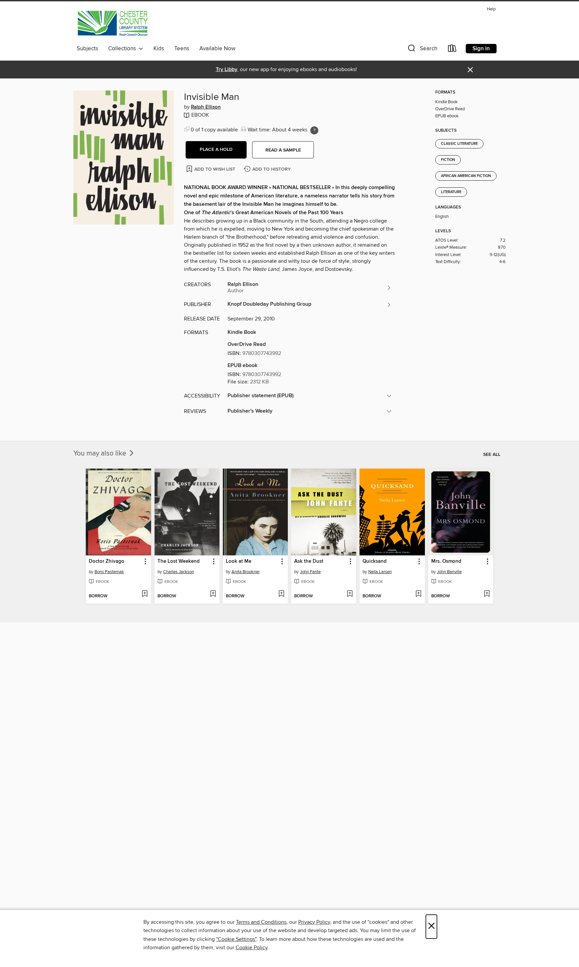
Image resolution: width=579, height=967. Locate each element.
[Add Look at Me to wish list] (281, 594)
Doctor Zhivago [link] (106, 561)
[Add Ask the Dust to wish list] (349, 594)
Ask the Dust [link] (308, 561)
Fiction (448, 160)
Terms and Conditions (261, 922)
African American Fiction (466, 176)
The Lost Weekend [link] (178, 561)
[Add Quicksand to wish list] (418, 594)
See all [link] (491, 454)
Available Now (217, 48)
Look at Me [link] (238, 561)
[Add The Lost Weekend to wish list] (213, 594)
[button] (421, 49)
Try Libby (226, 69)
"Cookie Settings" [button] (236, 939)
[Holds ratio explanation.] (314, 130)
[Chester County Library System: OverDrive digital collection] (112, 23)
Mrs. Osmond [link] (446, 561)
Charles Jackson (178, 572)
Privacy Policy (314, 922)
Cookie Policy (251, 947)
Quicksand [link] (375, 561)
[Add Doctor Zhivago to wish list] (144, 594)
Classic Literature (459, 143)
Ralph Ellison (206, 107)
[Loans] (452, 49)
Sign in (481, 48)
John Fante (310, 572)
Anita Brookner (246, 572)
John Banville (449, 572)
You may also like (100, 453)
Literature (451, 192)
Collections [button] (123, 48)
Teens (181, 48)
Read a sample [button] (283, 150)
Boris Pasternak (109, 572)
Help (491, 9)
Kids (158, 48)
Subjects (87, 48)
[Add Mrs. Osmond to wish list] (486, 594)
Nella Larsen (380, 572)
